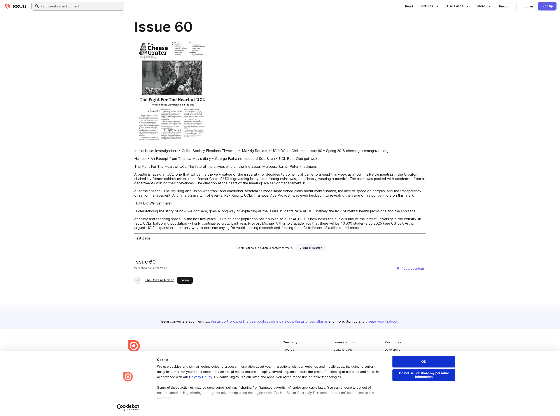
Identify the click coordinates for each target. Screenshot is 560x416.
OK (423, 362)
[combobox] (81, 6)
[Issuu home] (16, 6)
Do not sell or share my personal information (424, 375)
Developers (392, 349)
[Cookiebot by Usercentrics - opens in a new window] (128, 407)
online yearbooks (253, 321)
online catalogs (281, 321)
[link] (409, 6)
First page (142, 238)
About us (288, 349)
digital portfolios (224, 321)
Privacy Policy (200, 377)
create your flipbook (382, 321)
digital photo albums (311, 321)
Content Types (343, 349)
